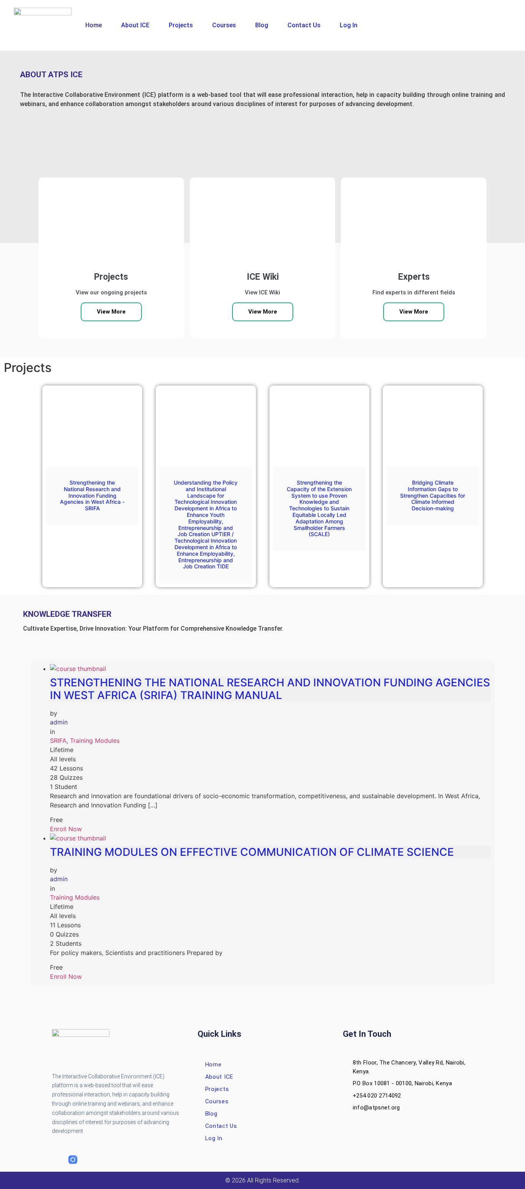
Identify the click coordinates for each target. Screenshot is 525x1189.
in (52, 732)
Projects (181, 25)
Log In (348, 25)
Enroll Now (66, 829)
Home (93, 25)
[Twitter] (89, 1159)
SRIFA (58, 740)
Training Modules (95, 740)
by (53, 713)
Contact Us (304, 25)
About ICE (135, 25)
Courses (224, 25)
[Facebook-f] (56, 1159)
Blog (261, 25)
